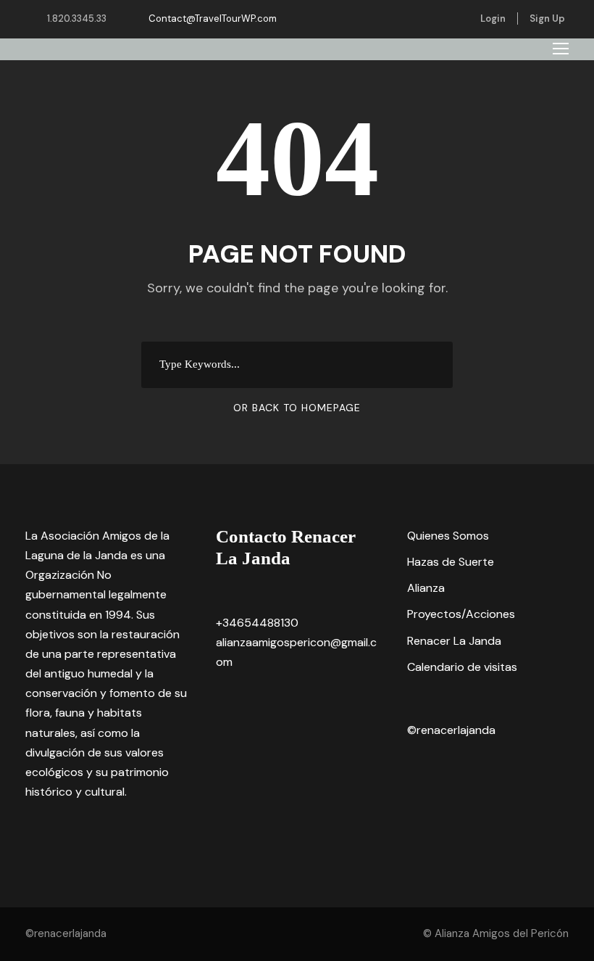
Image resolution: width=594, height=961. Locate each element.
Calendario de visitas (462, 667)
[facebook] (408, 18)
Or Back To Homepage (297, 407)
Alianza (426, 587)
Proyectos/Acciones (461, 614)
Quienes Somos (448, 535)
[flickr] (431, 18)
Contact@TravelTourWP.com (212, 18)
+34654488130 (257, 622)
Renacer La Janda (454, 640)
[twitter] (453, 18)
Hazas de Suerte (450, 561)
